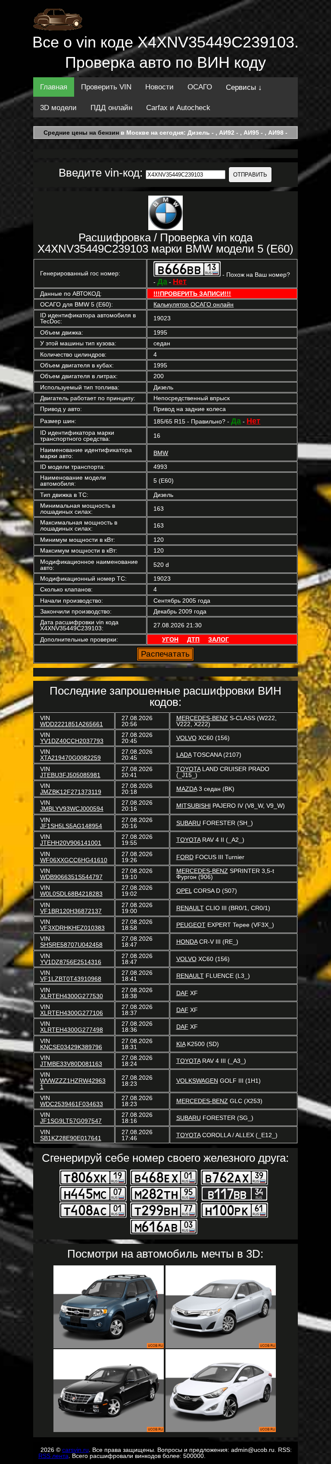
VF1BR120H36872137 (71, 910)
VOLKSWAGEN (197, 1080)
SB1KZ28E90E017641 (70, 1138)
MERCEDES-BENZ (202, 718)
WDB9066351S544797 (71, 876)
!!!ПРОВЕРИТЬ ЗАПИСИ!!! (192, 293)
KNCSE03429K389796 (71, 1046)
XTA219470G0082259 (70, 757)
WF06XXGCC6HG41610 (73, 860)
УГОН (170, 639)
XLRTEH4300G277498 (71, 1029)
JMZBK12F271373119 (70, 791)
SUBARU (188, 822)
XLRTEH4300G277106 (71, 1012)
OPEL (184, 890)
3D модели (58, 108)
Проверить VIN (106, 87)
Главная (53, 87)
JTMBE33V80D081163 (71, 1063)
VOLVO (186, 737)
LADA (183, 754)
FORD (185, 857)
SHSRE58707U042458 (71, 944)
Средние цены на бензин (81, 132)
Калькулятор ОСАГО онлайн (193, 304)
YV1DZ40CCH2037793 (71, 740)
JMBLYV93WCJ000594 (71, 808)
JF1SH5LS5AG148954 (71, 825)
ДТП (193, 639)
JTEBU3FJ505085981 (70, 775)
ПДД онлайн (111, 108)
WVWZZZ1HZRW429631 (73, 1083)
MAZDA (186, 788)
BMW (160, 452)
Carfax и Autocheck (178, 108)
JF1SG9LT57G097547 (71, 1120)
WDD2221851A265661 (71, 724)
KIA (180, 1043)
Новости (159, 87)
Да (162, 281)
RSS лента (53, 1455)
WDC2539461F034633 (71, 1103)
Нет (180, 281)
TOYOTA (188, 768)
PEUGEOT (191, 924)
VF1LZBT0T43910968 (70, 978)
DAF (182, 993)
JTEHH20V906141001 (70, 842)
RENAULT (190, 907)
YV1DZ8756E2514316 (70, 961)
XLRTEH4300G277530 (71, 996)
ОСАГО (199, 87)
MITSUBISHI (193, 805)
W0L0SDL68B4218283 (71, 893)
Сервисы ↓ (244, 87)
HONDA (186, 941)
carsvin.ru (75, 1449)
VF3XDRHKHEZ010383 (72, 927)
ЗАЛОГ (218, 639)
